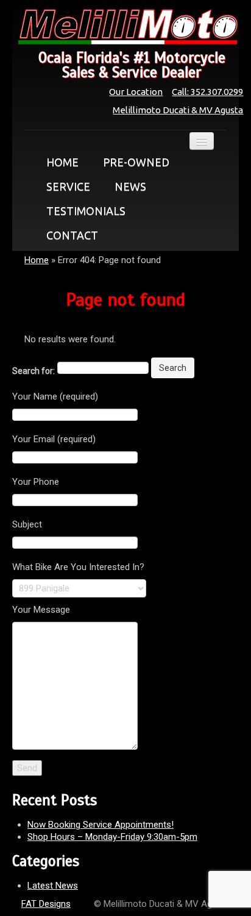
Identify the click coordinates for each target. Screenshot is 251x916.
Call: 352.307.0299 (207, 91)
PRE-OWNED (136, 162)
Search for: (33, 371)
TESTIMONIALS (85, 211)
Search (172, 368)
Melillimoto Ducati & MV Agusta (178, 110)
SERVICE (68, 186)
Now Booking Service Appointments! (100, 824)
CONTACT (72, 235)
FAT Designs (46, 903)
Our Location (136, 91)
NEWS (130, 186)
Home (36, 260)
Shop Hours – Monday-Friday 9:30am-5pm (112, 836)
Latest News (52, 885)
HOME (62, 162)
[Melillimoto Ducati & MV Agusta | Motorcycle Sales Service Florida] (125, 26)
